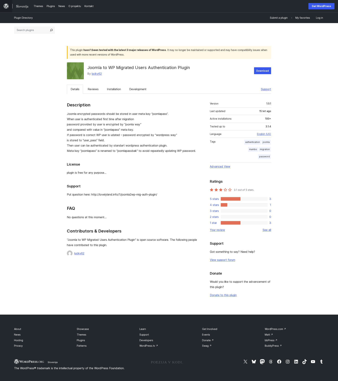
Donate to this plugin (223, 295)
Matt (269, 334)
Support (266, 89)
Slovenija (53, 362)
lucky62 (97, 73)
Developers (146, 340)
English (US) (264, 133)
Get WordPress (321, 6)
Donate (208, 340)
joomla (266, 142)
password (264, 156)
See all (267, 230)
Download (262, 70)
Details (75, 89)
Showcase (83, 328)
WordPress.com (275, 328)
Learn (142, 328)
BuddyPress (273, 345)
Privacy (18, 345)
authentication (252, 142)
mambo (253, 149)
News (17, 334)
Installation (114, 89)
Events (206, 334)
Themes (81, 334)
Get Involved (209, 328)
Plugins (81, 340)
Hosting (18, 340)
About (17, 328)
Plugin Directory (23, 17)
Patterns (82, 345)
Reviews (93, 89)
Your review (217, 230)
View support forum (222, 260)
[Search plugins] (51, 30)
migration (265, 149)
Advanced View (220, 166)
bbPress (271, 340)
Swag (207, 345)
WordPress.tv (148, 345)
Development (137, 89)
